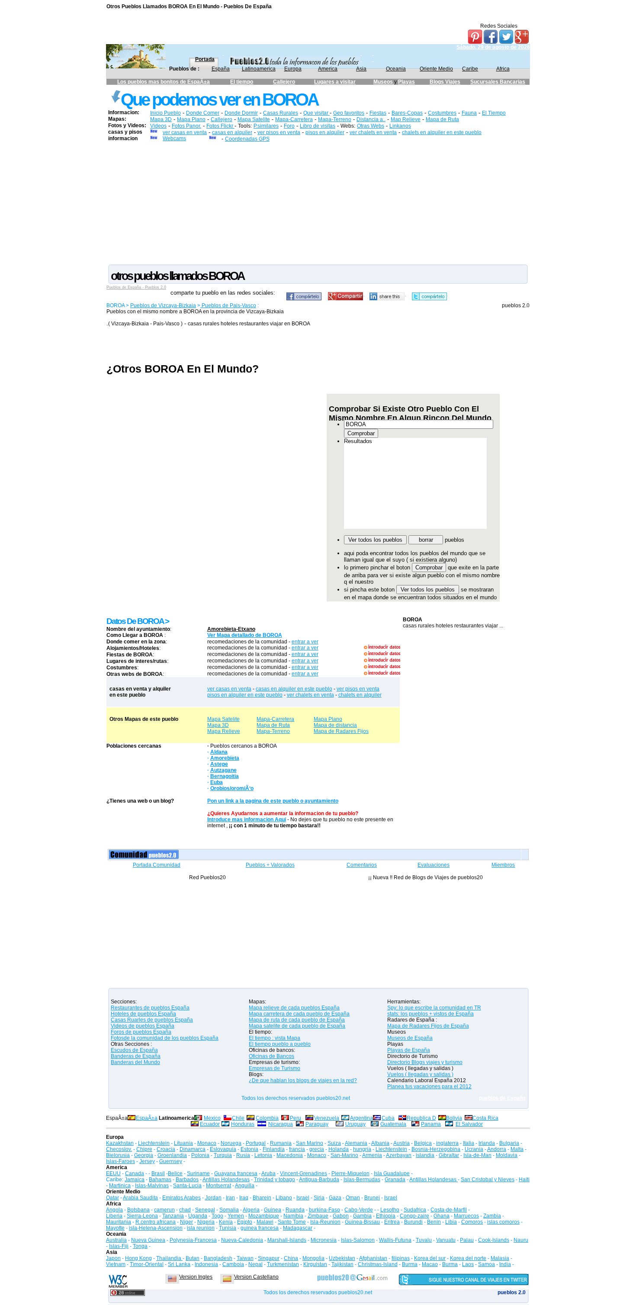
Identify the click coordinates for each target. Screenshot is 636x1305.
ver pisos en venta (278, 132)
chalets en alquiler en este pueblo (442, 132)
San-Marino (344, 1155)
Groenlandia (172, 1155)
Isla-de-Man (477, 1155)
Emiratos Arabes (181, 1198)
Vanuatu (446, 1240)
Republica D (421, 1118)
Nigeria (206, 1222)
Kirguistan (315, 1264)
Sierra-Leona (142, 1216)
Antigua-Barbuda (319, 1179)
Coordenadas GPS (247, 139)
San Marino (309, 1143)
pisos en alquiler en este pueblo (245, 695)
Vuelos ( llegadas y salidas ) (420, 1074)
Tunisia (227, 1228)
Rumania (281, 1143)
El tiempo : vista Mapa (274, 1038)
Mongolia (313, 1258)
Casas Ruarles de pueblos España (152, 1020)
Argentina (361, 1118)
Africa (503, 69)
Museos (383, 82)
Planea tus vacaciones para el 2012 (429, 1086)
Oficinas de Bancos (271, 1056)
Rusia (243, 1155)
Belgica (423, 1143)
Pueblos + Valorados (270, 865)
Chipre (144, 1149)
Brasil (158, 1173)
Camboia (233, 1264)
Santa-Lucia (187, 1186)
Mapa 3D (161, 119)
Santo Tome (292, 1222)
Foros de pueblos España (141, 1032)
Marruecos (466, 1216)
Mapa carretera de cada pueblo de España (299, 1014)
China (291, 1258)
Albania (380, 1143)
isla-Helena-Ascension (156, 1228)
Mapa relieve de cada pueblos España (294, 1008)
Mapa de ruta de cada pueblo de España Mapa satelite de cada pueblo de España (297, 1023)
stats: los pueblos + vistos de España (430, 1014)
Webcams (174, 138)
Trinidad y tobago (274, 1179)
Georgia (143, 1155)
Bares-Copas (407, 113)
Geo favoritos (348, 113)
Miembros (503, 865)
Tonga (140, 1246)
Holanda (338, 1149)
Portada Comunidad (156, 865)
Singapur (268, 1258)
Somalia (229, 1210)
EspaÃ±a (146, 1118)
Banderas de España (136, 1056)
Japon (113, 1258)
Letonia (263, 1155)
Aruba (268, 1173)
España (221, 69)
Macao (430, 1264)
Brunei (372, 1198)
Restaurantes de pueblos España (150, 1008)
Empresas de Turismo (274, 1068)
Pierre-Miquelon (350, 1173)
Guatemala (393, 1124)
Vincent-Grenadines (303, 1173)
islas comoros (503, 1222)
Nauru (521, 1240)
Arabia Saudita (140, 1198)
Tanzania (173, 1216)
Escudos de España (134, 1050)
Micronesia (324, 1240)
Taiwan (245, 1258)
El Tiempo (494, 113)
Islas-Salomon (358, 1240)
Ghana (442, 1216)
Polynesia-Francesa (193, 1240)
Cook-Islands (493, 1240)
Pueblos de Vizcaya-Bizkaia (163, 305)
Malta (517, 1149)
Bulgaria (509, 1143)
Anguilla (244, 1186)
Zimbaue (318, 1216)
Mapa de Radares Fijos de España (428, 1026)
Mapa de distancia (335, 725)
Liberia (114, 1216)
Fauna (469, 113)
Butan (192, 1258)
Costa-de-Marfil (448, 1210)
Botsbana (138, 1210)
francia (297, 1149)
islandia (425, 1155)
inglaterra (447, 1143)
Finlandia (274, 1149)
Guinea (272, 1210)
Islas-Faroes (120, 1161)
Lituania (183, 1143)
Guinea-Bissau (362, 1222)
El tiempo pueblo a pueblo (280, 1044)
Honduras (242, 1124)
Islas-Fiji (118, 1246)
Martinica (120, 1186)
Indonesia (206, 1264)
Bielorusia (118, 1155)
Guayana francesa (235, 1173)
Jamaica (135, 1179)
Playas (406, 82)
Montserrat (218, 1186)
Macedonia (289, 1155)
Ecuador (210, 1124)
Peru (295, 1118)
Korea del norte (468, 1258)
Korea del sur (430, 1258)
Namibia (293, 1216)
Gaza (335, 1198)
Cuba (388, 1118)
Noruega (231, 1143)
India (505, 1264)
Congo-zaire (414, 1216)
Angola (114, 1210)
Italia (468, 1143)
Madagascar (297, 1228)
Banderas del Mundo (135, 1062)
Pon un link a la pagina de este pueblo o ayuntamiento (272, 801)
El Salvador (469, 1124)
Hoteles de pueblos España (143, 1014)
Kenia (226, 1222)
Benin (434, 1222)
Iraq (243, 1198)
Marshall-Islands (286, 1240)
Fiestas (377, 113)
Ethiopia (385, 1216)
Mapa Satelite (254, 119)
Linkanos (400, 126)
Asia (361, 69)
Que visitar (316, 113)
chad (185, 1210)
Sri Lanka (179, 1264)
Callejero (284, 82)
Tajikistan (342, 1264)
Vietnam (115, 1264)
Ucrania (474, 1149)
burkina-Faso (324, 1210)
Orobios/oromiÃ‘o (232, 788)
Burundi (413, 1222)
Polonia (200, 1155)
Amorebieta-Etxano (231, 629)
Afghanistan (373, 1258)
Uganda (197, 1216)
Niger (186, 1222)
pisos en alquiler (324, 132)
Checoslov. (119, 1149)
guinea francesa (260, 1228)
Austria (401, 1143)
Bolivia (454, 1118)
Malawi (265, 1222)
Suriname (198, 1173)
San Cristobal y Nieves (487, 1179)
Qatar (112, 1198)
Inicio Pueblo (165, 113)
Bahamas (160, 1179)
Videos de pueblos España (142, 1026)
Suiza (334, 1143)
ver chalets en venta (373, 132)
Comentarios (362, 865)
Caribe (470, 69)
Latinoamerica (259, 69)
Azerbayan (398, 1155)
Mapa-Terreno (334, 119)
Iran (230, 1198)
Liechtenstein (154, 1143)
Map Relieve (406, 119)
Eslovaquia (223, 1149)
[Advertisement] (318, 202)
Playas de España (408, 1050)
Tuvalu (424, 1240)
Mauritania (118, 1222)
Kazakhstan (120, 1143)
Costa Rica (485, 1118)
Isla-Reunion (325, 1222)
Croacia (166, 1149)
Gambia (362, 1216)
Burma (410, 1264)
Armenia (372, 1155)
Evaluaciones (434, 865)
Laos (468, 1264)
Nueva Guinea (148, 1240)
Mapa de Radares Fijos (341, 731)
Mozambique (263, 1216)
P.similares (266, 126)
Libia (451, 1222)
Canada (134, 1173)
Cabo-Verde (358, 1210)
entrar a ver (305, 642)
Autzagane (223, 770)
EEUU (113, 1173)
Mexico (212, 1118)
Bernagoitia (224, 776)
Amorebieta (224, 758)
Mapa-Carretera (294, 119)
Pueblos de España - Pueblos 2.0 (136, 287)
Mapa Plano (191, 119)
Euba (216, 782)
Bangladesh (218, 1258)
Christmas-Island (378, 1264)
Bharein (262, 1198)
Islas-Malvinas (152, 1186)
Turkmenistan (283, 1264)
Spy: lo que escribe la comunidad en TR (434, 1008)
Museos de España (410, 1038)
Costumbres (442, 113)
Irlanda (487, 1143)
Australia (116, 1240)
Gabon (341, 1216)
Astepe (219, 764)
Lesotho (389, 1210)
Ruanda (295, 1210)
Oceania (396, 69)
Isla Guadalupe (392, 1173)
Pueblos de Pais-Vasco (228, 305)
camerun (164, 1210)
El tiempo (241, 82)
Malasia (500, 1258)
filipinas (401, 1258)
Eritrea (392, 1222)
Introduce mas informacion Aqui (246, 819)
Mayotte (115, 1228)
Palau (467, 1240)
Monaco (206, 1143)
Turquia (223, 1155)
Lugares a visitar (335, 82)
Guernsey (170, 1161)
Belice (175, 1173)
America (327, 69)
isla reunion (201, 1228)
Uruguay (355, 1124)
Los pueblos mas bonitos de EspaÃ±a (163, 82)
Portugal (256, 1143)
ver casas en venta (185, 132)
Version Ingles (195, 1277)
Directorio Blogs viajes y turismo (425, 1062)
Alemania (356, 1143)
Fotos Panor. (186, 126)
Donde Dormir (241, 113)
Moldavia (506, 1155)
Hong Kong (138, 1258)
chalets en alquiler (360, 695)
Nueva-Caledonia (242, 1240)
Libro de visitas (317, 126)
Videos (158, 126)
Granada (395, 1179)
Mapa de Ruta (442, 119)
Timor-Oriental (147, 1264)
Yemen (236, 1216)
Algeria (251, 1210)
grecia (316, 1149)
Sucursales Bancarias (497, 82)
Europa (293, 69)
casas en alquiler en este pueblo (294, 689)
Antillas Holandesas (226, 1179)
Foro (289, 126)
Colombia (267, 1118)
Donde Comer (202, 113)
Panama (431, 1124)
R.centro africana (155, 1222)
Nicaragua (280, 1124)
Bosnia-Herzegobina (435, 1149)
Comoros (472, 1222)
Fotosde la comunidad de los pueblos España (164, 1038)
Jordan (213, 1198)
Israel (302, 1198)
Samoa (486, 1264)
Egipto (244, 1222)
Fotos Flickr (220, 126)
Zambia (492, 1216)
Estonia (249, 1149)
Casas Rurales (280, 113)
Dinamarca (193, 1149)
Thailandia (169, 1258)
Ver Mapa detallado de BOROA (244, 635)
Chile (238, 1118)
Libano (284, 1198)
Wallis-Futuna (395, 1240)
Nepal (255, 1264)
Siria (319, 1198)
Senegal (205, 1210)
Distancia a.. (371, 119)
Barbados (187, 1179)
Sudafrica (415, 1210)
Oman (353, 1198)
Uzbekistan (342, 1258)
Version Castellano (256, 1277)
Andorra (496, 1149)
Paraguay (316, 1124)
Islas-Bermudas (362, 1179)
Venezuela (326, 1118)
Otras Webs (370, 126)
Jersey (147, 1161)
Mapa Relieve (223, 731)
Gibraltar (449, 1155)
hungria (362, 1149)
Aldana (219, 752)
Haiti (524, 1179)
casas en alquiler (232, 132)
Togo (217, 1216)
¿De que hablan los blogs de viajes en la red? (303, 1080)
